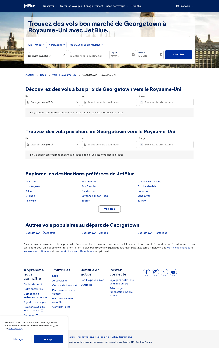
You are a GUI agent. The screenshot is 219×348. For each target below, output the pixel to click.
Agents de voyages (35, 302)
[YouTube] (173, 272)
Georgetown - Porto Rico (152, 232)
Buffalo (142, 200)
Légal (55, 275)
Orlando (30, 195)
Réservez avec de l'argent (84, 44)
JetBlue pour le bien (92, 279)
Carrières (31, 315)
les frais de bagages (178, 247)
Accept (48, 339)
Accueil (29, 74)
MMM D (115, 55)
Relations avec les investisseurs (34, 308)
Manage (18, 339)
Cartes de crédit (33, 284)
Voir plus (109, 208)
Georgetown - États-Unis (40, 232)
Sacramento (88, 181)
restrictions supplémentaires (77, 251)
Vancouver (144, 195)
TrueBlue (136, 5)
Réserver (50, 5)
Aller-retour (35, 44)
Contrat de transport (64, 285)
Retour (141, 53)
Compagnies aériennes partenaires (36, 295)
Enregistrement (93, 5)
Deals (43, 74)
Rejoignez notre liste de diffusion (122, 281)
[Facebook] (146, 272)
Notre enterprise (33, 288)
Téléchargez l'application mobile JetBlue (121, 292)
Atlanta (29, 191)
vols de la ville (103, 337)
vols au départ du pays (122, 337)
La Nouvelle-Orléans (149, 181)
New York (30, 181)
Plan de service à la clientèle (63, 300)
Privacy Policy (15, 328)
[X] (164, 272)
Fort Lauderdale (147, 186)
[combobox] (45, 56)
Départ (114, 53)
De (29, 53)
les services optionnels (37, 251)
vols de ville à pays (86, 337)
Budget (142, 96)
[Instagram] (155, 272)
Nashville (30, 200)
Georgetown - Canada (94, 232)
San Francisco (89, 186)
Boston (85, 200)
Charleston (88, 191)
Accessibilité (59, 280)
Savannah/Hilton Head (94, 195)
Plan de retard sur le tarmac (63, 292)
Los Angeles (32, 186)
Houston (143, 191)
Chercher (178, 54)
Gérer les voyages (71, 5)
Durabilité (86, 284)
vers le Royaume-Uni (64, 74)
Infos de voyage (117, 5)
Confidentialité (61, 306)
